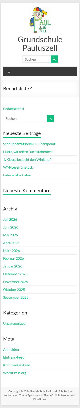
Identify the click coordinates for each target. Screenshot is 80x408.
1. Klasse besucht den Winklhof (27, 159)
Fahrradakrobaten (17, 175)
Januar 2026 (12, 266)
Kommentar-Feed (16, 365)
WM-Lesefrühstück (18, 167)
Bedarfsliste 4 (13, 108)
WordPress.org (14, 373)
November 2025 (15, 281)
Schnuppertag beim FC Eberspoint (29, 144)
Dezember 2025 (15, 274)
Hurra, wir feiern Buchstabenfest (28, 151)
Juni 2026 (10, 227)
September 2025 (15, 297)
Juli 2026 (10, 219)
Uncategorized (14, 323)
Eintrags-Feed (13, 357)
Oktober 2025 (14, 289)
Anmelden (11, 349)
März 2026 (11, 250)
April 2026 (11, 243)
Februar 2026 (13, 258)
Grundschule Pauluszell (40, 43)
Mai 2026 (10, 235)
